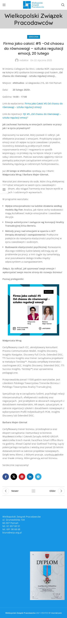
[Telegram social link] (38, 476)
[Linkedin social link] (30, 476)
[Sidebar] (4, 189)
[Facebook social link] (5, 476)
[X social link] (14, 476)
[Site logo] (33, 4)
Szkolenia (33, 36)
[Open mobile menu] (4, 5)
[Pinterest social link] (22, 476)
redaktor (24, 60)
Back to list (33, 491)
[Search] (63, 5)
